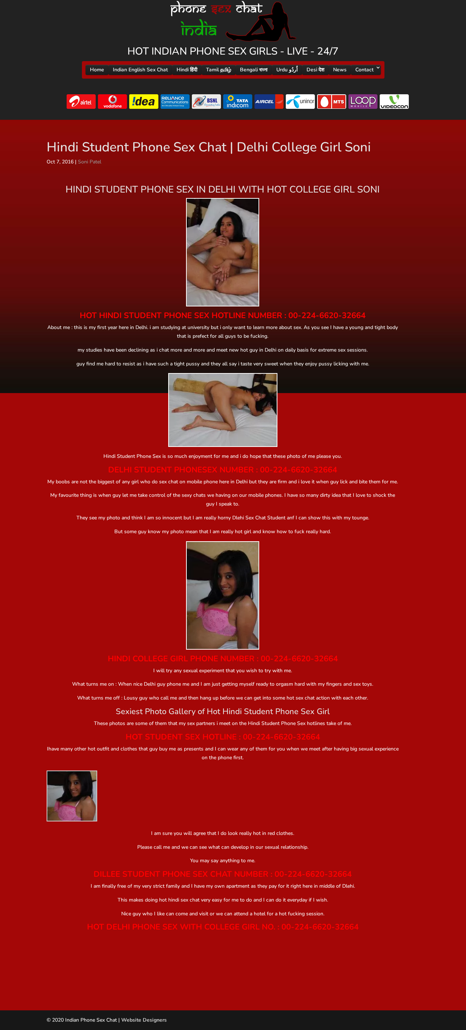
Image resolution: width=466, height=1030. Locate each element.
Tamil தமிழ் (218, 69)
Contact (364, 69)
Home (97, 69)
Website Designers (144, 1020)
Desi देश (315, 69)
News (340, 69)
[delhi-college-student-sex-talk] (72, 795)
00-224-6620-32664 (327, 315)
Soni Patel (89, 161)
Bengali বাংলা (254, 69)
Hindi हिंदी (187, 69)
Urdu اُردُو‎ (287, 69)
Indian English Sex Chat (140, 69)
